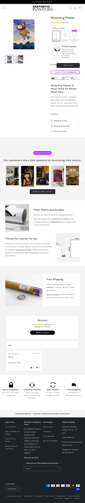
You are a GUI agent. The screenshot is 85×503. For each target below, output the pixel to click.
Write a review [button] (42, 332)
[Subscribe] (58, 468)
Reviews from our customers (11, 447)
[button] (4, 8)
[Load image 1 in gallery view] (9, 59)
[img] (13, 354)
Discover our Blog (31, 457)
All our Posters (10, 427)
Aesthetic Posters (17, 496)
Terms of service (50, 496)
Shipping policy (61, 496)
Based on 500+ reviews (42, 192)
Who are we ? (48, 427)
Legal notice (68, 498)
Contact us (47, 431)
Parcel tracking (48, 436)
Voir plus (54, 114)
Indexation (77, 498)
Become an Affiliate (50, 441)
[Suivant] (83, 176)
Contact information (74, 496)
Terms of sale (59, 498)
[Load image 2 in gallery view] (19, 59)
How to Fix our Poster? (10, 440)
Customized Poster (23, 250)
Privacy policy (38, 496)
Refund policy (28, 496)
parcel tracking (53, 294)
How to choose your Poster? (12, 433)
